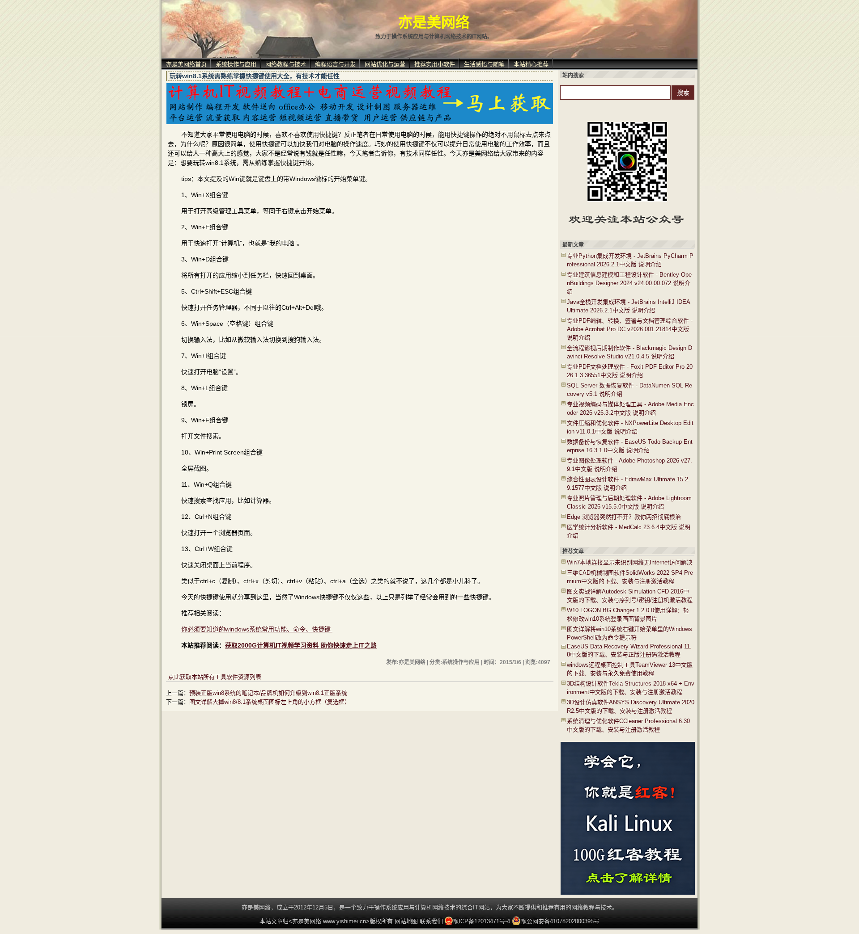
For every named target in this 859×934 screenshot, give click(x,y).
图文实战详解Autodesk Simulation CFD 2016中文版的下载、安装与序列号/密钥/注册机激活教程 (630, 595)
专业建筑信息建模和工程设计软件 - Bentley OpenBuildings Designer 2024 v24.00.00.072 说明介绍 (629, 283)
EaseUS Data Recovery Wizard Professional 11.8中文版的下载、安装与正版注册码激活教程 (629, 650)
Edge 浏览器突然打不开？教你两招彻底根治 (624, 516)
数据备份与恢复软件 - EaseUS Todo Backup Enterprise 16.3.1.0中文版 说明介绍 (630, 446)
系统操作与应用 (236, 64)
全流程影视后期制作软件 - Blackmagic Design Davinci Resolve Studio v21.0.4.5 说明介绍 (629, 352)
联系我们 (431, 921)
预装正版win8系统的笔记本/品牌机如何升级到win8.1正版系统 (268, 693)
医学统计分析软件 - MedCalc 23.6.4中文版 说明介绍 (628, 531)
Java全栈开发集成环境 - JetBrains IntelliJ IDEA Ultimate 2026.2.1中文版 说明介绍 (628, 306)
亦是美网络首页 (186, 64)
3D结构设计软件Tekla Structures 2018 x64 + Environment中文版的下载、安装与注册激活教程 (630, 687)
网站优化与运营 (385, 64)
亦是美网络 (434, 22)
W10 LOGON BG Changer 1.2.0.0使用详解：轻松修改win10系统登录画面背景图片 (628, 614)
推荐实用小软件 (434, 64)
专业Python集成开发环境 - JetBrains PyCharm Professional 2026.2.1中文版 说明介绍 (630, 260)
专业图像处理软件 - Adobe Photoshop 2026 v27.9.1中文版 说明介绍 (629, 464)
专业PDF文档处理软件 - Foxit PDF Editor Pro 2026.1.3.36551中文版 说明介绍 (630, 371)
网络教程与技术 (285, 64)
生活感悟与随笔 (484, 64)
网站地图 (406, 921)
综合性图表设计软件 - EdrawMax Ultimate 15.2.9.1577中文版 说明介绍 (628, 483)
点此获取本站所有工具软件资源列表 (214, 676)
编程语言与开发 (335, 64)
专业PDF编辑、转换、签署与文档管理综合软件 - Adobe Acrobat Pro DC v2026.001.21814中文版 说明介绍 (630, 329)
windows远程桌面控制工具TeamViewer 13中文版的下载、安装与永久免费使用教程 (630, 669)
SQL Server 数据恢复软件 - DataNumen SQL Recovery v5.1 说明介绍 (629, 389)
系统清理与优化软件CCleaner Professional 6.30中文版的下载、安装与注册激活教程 (628, 725)
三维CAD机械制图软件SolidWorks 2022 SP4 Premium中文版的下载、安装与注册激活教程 (630, 577)
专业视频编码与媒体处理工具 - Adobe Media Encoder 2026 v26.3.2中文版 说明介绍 (630, 408)
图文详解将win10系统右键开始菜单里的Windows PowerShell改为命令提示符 (629, 633)
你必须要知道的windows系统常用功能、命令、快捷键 (256, 629)
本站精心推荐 (531, 64)
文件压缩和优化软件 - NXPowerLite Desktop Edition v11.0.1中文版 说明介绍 (630, 427)
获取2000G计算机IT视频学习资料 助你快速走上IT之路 (301, 645)
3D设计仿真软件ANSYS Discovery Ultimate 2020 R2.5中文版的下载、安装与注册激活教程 (630, 706)
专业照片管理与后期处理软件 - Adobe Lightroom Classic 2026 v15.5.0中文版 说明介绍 (629, 502)
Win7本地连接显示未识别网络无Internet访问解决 (630, 562)
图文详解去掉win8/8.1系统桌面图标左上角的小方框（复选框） (269, 701)
